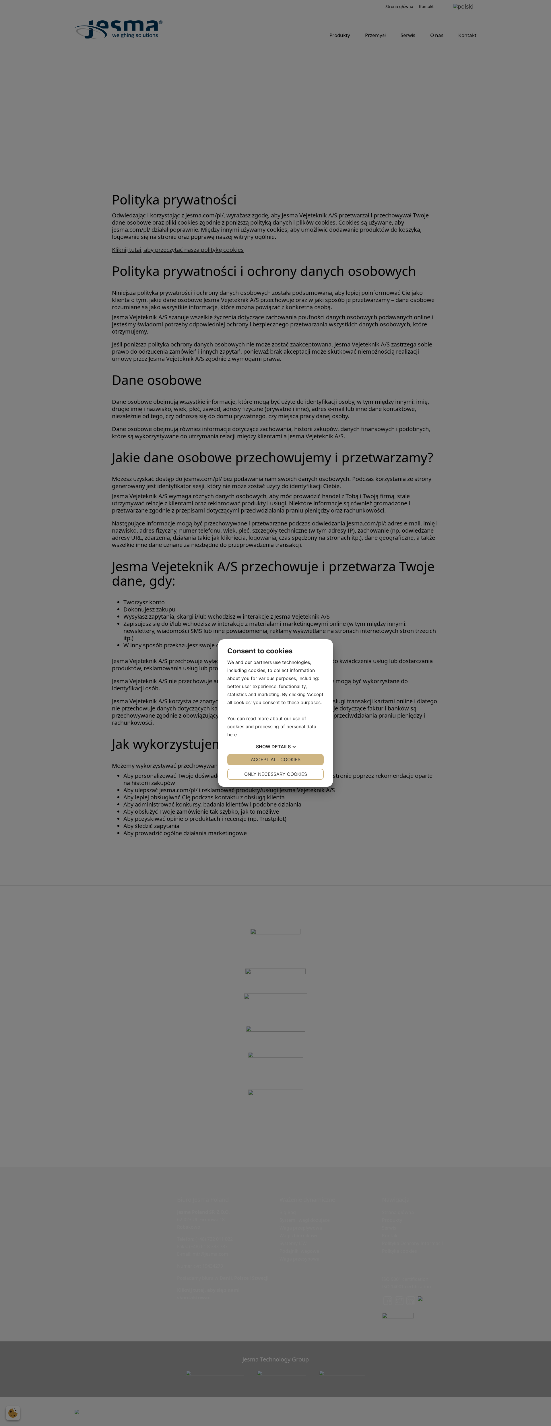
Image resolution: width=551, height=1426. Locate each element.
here (232, 734)
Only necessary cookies (275, 774)
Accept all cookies (275, 759)
